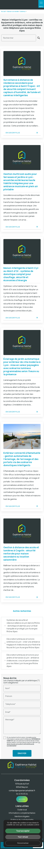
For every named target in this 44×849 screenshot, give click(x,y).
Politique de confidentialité (22, 820)
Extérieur (23, 11)
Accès (22, 799)
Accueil (3, 11)
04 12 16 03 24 (22, 794)
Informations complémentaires (22, 813)
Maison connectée (13, 11)
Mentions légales (22, 816)
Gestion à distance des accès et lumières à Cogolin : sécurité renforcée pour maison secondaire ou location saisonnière (21, 553)
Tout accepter (23, 831)
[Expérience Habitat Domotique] (22, 4)
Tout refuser (23, 837)
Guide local (22, 810)
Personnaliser (23, 843)
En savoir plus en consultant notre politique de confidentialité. (23, 744)
